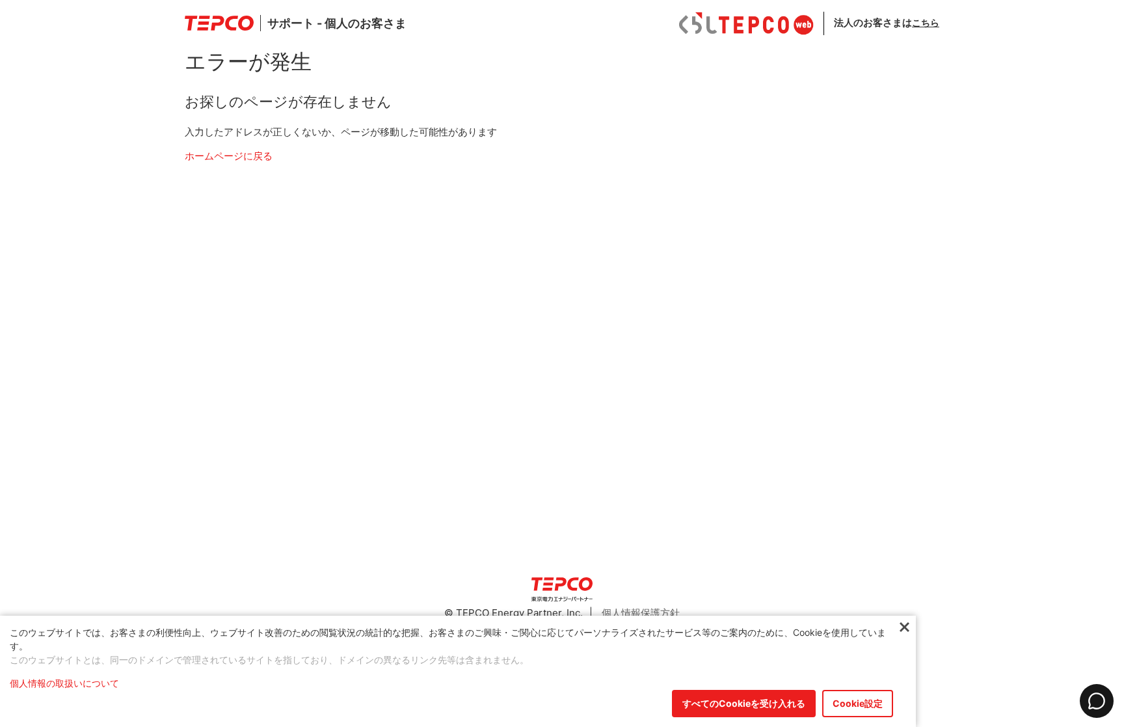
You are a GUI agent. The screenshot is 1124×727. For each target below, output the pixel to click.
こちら (925, 22)
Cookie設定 (858, 703)
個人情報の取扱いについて (64, 683)
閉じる (904, 628)
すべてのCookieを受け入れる (743, 703)
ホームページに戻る (229, 156)
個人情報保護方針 (641, 613)
